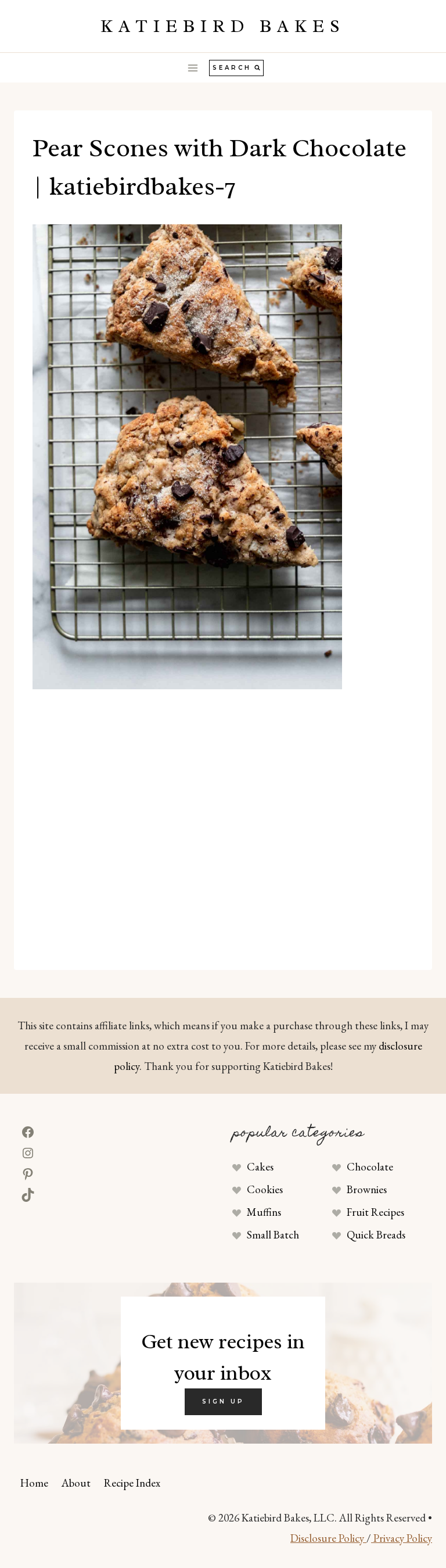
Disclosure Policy (328, 1538)
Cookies (265, 1189)
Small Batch (273, 1234)
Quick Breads (376, 1234)
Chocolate (370, 1166)
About (76, 1483)
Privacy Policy (401, 1538)
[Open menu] (193, 68)
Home (34, 1483)
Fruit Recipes (375, 1212)
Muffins (264, 1212)
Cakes (260, 1166)
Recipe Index (132, 1483)
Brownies (367, 1189)
